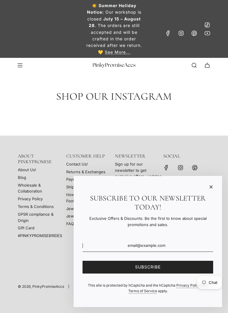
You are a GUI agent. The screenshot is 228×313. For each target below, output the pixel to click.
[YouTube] (207, 33)
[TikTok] (207, 25)
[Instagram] (181, 33)
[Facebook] (168, 33)
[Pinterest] (194, 33)
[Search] (194, 65)
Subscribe (148, 266)
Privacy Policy (188, 285)
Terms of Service (142, 291)
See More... (117, 52)
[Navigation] (19, 65)
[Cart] (207, 65)
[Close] (211, 186)
